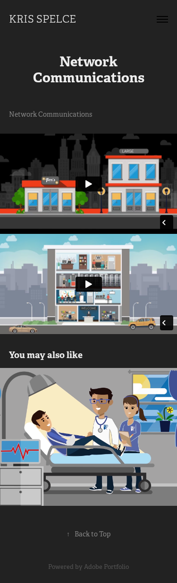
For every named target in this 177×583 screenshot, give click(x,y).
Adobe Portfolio (106, 567)
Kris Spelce (42, 19)
